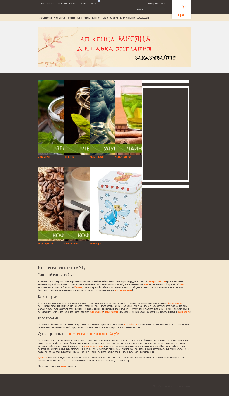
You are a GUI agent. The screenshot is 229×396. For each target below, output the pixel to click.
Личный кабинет (70, 3)
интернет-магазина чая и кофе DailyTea (94, 333)
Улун (146, 284)
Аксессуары (143, 17)
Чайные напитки (92, 17)
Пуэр (182, 284)
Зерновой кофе (175, 302)
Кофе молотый (127, 17)
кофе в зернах (96, 311)
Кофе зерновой (110, 17)
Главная (41, 3)
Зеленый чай (45, 17)
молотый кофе (130, 324)
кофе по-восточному (93, 345)
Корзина (93, 3)
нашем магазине (112, 311)
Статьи (59, 3)
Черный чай (59, 17)
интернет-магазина (123, 290)
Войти (163, 3)
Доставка (50, 3)
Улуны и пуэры (75, 17)
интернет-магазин (157, 281)
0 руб (181, 15)
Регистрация (153, 3)
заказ (63, 366)
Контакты (83, 3)
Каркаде (78, 287)
